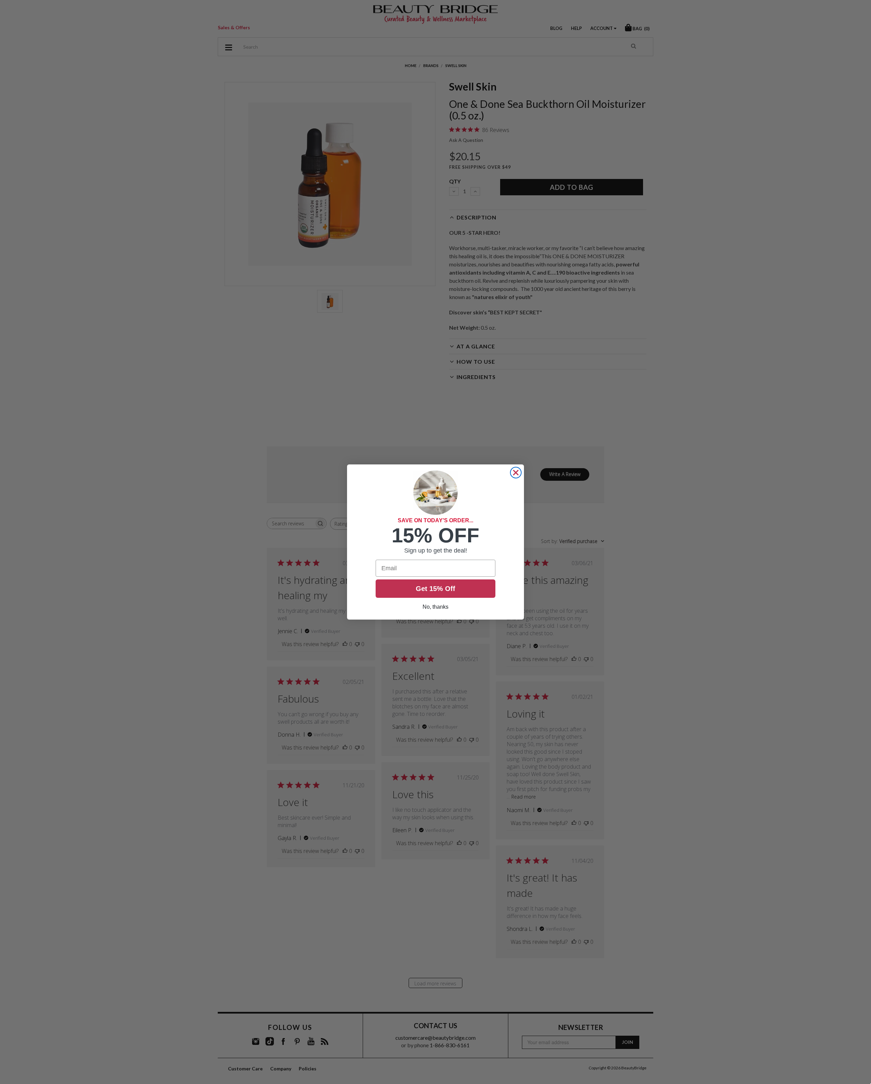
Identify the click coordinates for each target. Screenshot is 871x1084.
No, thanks (435, 607)
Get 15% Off (435, 588)
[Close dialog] (515, 472)
